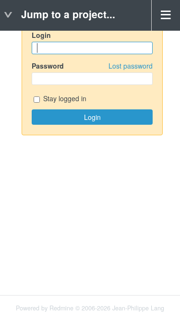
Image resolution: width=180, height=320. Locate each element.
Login (41, 35)
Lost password (130, 65)
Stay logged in (63, 99)
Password (92, 65)
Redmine (61, 308)
